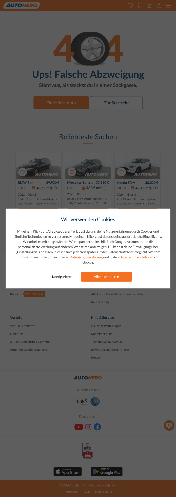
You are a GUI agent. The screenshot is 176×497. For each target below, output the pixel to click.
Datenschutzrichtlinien (136, 257)
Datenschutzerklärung (86, 257)
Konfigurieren (62, 276)
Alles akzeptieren (106, 276)
